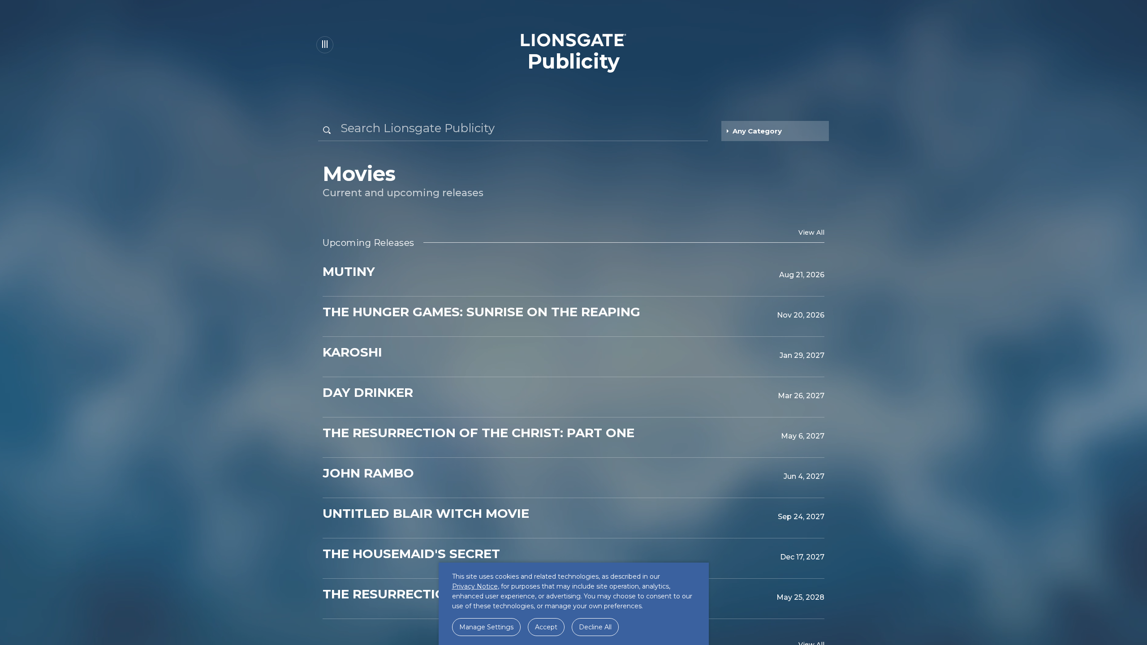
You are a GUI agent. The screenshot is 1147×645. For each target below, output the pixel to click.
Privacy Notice (475, 586)
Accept (546, 627)
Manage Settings (486, 627)
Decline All (595, 627)
